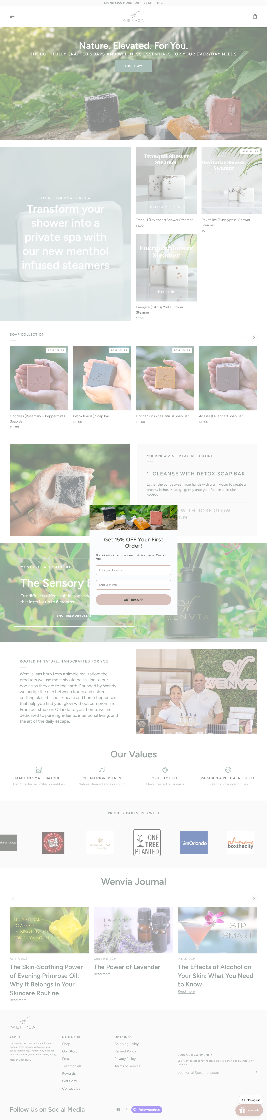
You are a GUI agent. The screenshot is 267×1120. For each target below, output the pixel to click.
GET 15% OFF (133, 600)
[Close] (172, 509)
